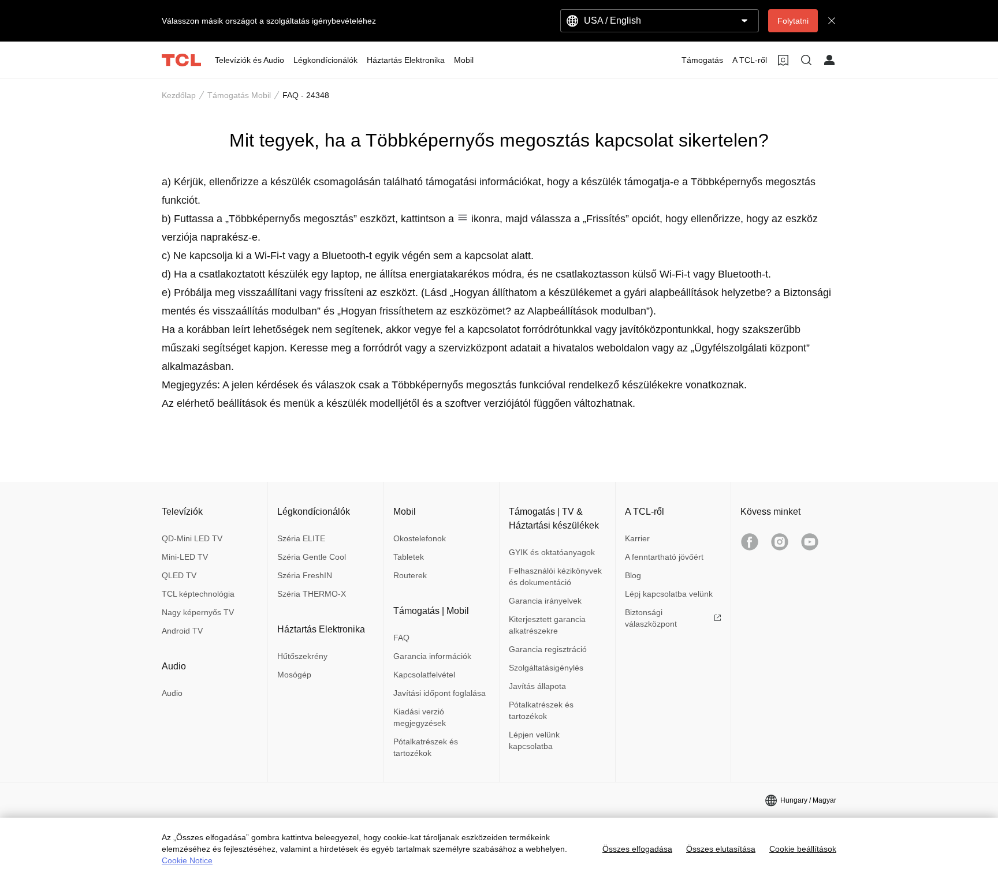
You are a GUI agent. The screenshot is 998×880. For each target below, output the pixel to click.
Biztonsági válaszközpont (651, 618)
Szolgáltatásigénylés (546, 667)
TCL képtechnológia (198, 593)
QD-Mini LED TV (192, 538)
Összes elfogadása (637, 848)
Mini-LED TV (185, 556)
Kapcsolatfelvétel (424, 674)
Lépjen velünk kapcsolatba (534, 740)
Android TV (182, 630)
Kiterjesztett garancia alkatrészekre (547, 625)
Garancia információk (432, 656)
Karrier (637, 538)
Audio (172, 693)
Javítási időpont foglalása (439, 693)
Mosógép (294, 674)
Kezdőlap (179, 95)
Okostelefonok (419, 538)
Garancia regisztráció (548, 649)
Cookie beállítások (802, 848)
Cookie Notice (187, 860)
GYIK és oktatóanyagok (552, 552)
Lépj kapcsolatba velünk (669, 593)
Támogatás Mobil (239, 95)
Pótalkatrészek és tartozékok (425, 747)
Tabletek (408, 556)
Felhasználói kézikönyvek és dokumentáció (555, 576)
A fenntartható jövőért (664, 556)
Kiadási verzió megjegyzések (419, 717)
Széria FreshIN (304, 575)
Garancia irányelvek (545, 600)
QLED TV (179, 575)
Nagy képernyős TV (198, 612)
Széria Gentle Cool (311, 556)
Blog (633, 575)
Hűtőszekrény (302, 656)
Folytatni (793, 20)
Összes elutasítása (720, 848)
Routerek (410, 575)
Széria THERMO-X (311, 593)
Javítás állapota (537, 686)
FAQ (401, 637)
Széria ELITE (301, 538)
